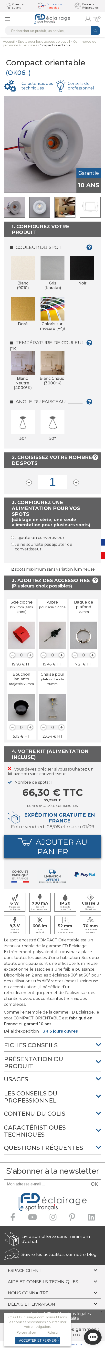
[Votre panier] (97, 19)
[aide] (90, 249)
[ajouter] (30, 655)
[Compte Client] (87, 19)
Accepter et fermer (37, 1340)
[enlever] (12, 655)
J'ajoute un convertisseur (39, 537)
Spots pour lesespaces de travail (44, 41)
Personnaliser (26, 1332)
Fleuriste (28, 45)
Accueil (9, 41)
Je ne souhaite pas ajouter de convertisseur (43, 546)
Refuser (52, 1332)
